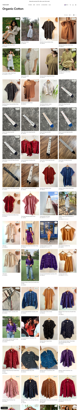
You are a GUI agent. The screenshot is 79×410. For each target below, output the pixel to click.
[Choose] (37, 39)
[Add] (56, 39)
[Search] (70, 5)
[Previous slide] (4, 30)
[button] (70, 15)
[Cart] (75, 5)
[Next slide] (18, 30)
